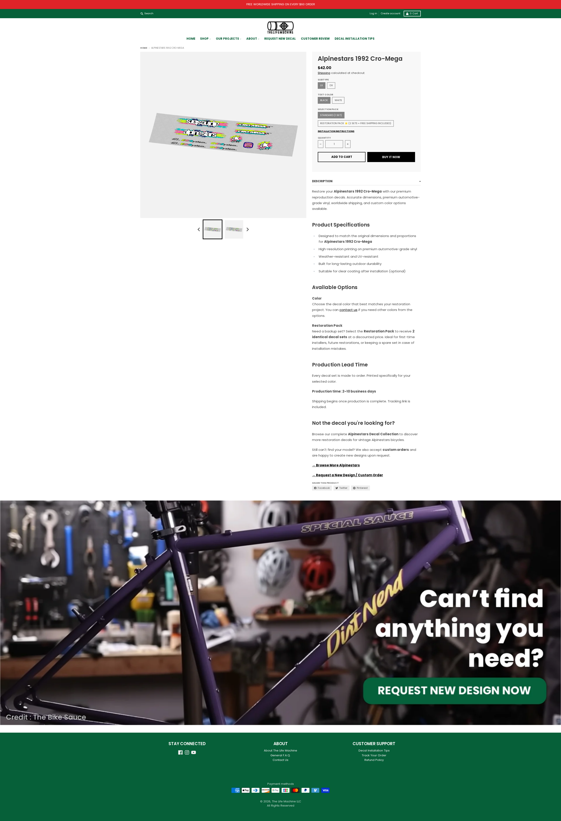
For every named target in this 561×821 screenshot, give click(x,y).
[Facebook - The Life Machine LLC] (180, 752)
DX (331, 85)
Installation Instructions (336, 131)
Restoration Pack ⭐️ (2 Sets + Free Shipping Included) (355, 123)
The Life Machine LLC (286, 801)
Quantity (324, 137)
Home (143, 48)
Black (324, 100)
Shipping (324, 73)
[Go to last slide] (199, 229)
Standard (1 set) (331, 115)
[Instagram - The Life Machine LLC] (187, 752)
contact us (348, 309)
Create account (390, 13)
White (338, 100)
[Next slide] (247, 229)
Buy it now (391, 157)
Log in (373, 13)
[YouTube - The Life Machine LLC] (193, 752)
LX (321, 85)
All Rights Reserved (280, 805)
